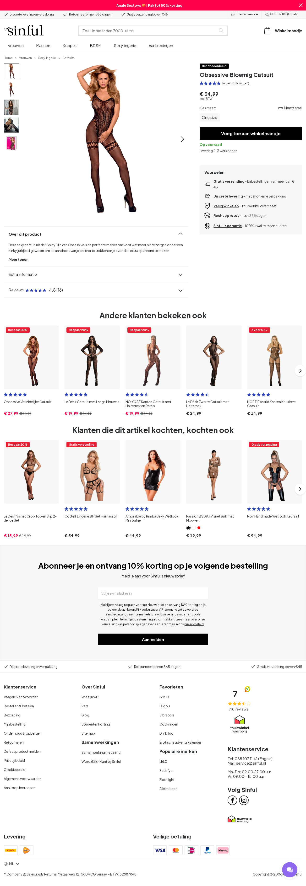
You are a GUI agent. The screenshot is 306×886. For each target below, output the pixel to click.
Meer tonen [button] (18, 259)
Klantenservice (247, 14)
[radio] (201, 83)
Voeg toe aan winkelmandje (251, 133)
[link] (8, 57)
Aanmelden (153, 639)
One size (209, 117)
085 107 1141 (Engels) (284, 14)
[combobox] (148, 30)
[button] (301, 5)
